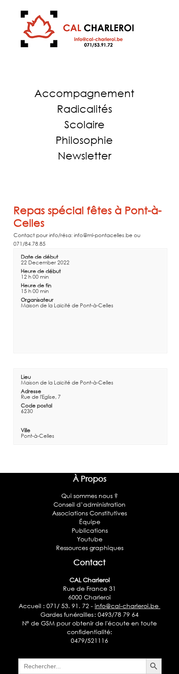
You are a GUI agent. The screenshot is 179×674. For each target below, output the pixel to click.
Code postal (36, 405)
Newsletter (84, 155)
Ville (25, 430)
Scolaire (84, 124)
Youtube (90, 539)
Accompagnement (84, 93)
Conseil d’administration (89, 504)
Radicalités (84, 108)
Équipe (89, 521)
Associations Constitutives (89, 513)
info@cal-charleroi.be (127, 605)
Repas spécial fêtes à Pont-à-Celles (87, 216)
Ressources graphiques (89, 547)
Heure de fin (36, 285)
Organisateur (37, 299)
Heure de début (41, 271)
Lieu (26, 377)
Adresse (31, 391)
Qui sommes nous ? (89, 495)
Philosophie (84, 139)
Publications (90, 530)
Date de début (39, 257)
